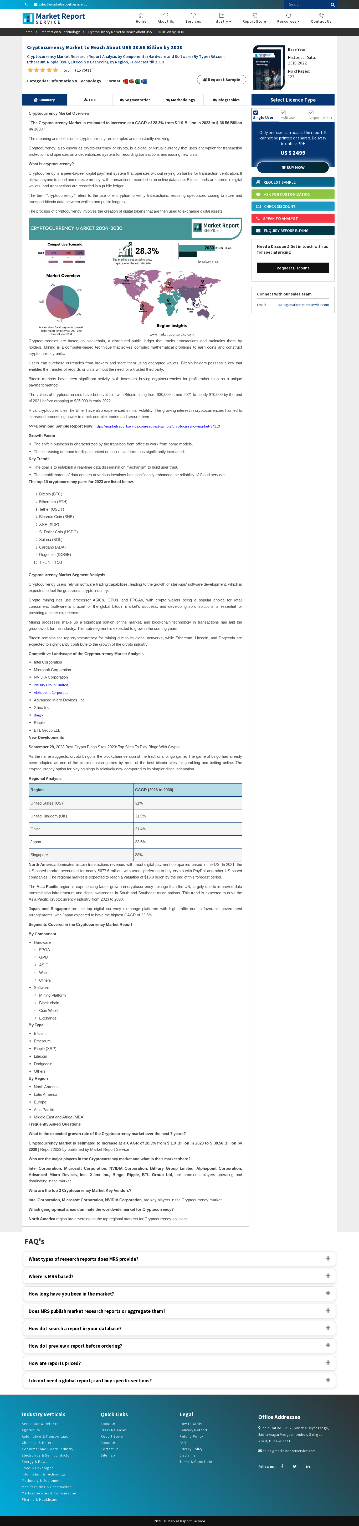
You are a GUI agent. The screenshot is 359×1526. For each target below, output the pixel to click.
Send (136, 116)
